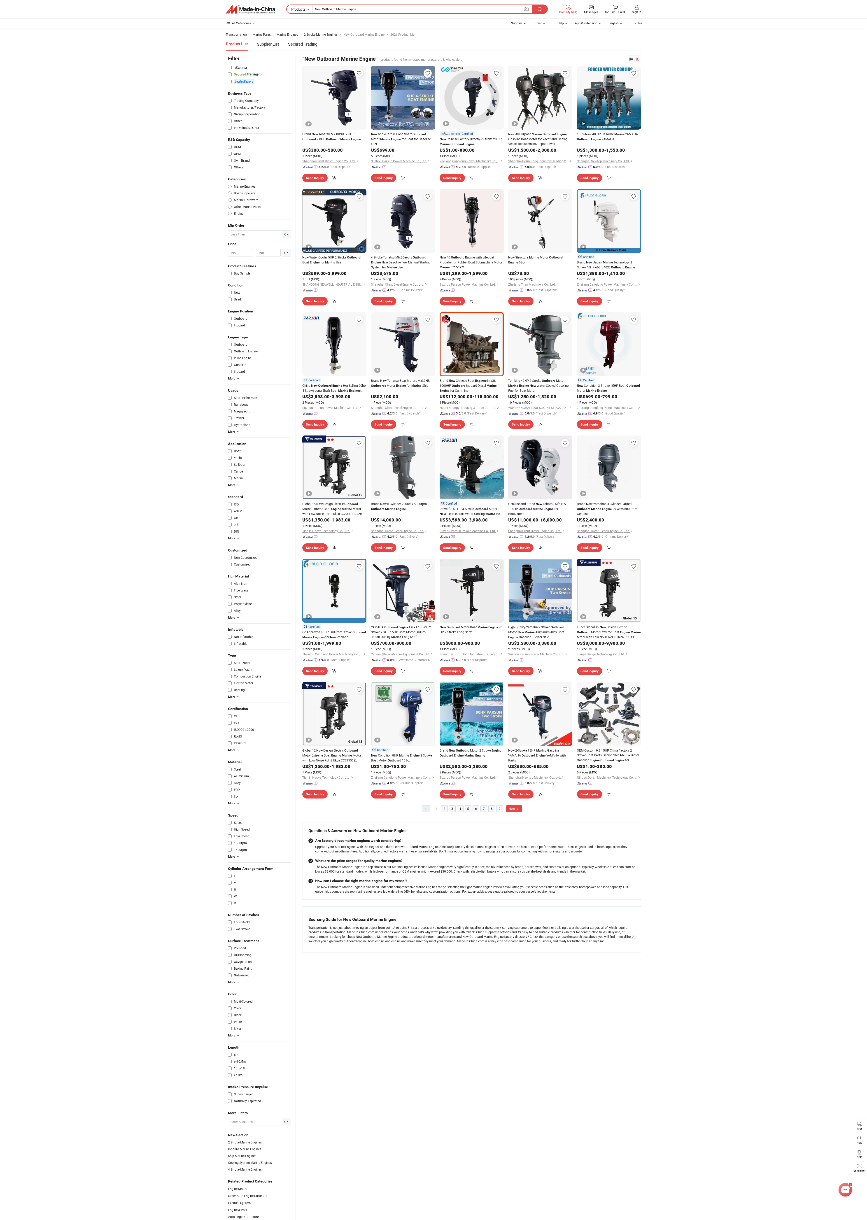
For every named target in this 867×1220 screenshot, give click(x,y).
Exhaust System (239, 1203)
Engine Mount (237, 1189)
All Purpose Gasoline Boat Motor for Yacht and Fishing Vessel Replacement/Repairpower (538, 139)
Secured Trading (302, 44)
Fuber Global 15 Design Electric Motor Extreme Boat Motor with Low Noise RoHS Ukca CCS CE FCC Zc (609, 632)
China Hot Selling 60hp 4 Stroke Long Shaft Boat (334, 388)
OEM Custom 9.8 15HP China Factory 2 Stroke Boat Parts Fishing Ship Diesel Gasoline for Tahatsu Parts (608, 755)
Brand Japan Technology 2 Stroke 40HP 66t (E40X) (606, 264)
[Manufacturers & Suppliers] (250, 9)
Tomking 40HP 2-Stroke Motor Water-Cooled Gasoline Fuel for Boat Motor (538, 385)
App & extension (586, 23)
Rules (638, 23)
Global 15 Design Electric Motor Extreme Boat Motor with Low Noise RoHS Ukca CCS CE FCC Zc (332, 509)
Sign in (636, 12)
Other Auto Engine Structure (247, 1196)
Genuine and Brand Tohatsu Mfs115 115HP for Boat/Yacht (537, 509)
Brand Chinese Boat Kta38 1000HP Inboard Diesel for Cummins (468, 385)
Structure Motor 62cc (535, 259)
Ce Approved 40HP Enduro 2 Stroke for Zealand (334, 634)
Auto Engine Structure (243, 1217)
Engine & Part (237, 1210)
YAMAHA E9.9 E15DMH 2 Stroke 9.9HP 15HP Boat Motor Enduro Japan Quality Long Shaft (401, 632)
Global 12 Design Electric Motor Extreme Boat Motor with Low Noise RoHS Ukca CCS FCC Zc (331, 755)
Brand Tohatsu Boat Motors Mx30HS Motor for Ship (400, 383)
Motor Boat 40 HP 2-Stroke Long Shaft (471, 629)
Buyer (538, 23)
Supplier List (268, 44)
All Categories (241, 23)
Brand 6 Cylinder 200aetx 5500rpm (399, 506)
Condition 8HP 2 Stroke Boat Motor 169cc (401, 757)
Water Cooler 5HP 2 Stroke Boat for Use (331, 259)
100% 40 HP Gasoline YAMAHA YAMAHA (607, 136)
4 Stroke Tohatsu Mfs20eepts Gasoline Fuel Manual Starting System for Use (401, 262)
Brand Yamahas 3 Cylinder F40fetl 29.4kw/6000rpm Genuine (607, 509)
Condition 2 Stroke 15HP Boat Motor (608, 388)
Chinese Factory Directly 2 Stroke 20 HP (471, 141)
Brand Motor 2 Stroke (470, 752)
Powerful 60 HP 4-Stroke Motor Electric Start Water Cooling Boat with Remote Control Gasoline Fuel (471, 511)
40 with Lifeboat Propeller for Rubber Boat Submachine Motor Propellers (471, 262)
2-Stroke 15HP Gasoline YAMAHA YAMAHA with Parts (537, 755)
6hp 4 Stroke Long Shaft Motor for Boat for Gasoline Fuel (401, 139)
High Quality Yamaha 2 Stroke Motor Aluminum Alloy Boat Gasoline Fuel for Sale (536, 632)
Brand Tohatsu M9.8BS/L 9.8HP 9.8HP (331, 136)
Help (560, 23)
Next (512, 808)
